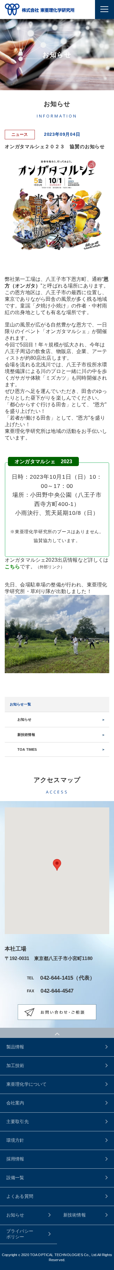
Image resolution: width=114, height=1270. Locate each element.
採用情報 (15, 1158)
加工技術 (15, 1065)
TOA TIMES (27, 749)
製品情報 (15, 1046)
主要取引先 (17, 1121)
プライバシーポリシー (19, 1234)
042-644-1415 (56, 978)
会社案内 (15, 1102)
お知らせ (24, 719)
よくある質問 (19, 1196)
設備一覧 (15, 1177)
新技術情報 (26, 734)
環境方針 (15, 1140)
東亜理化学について (26, 1084)
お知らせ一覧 (20, 704)
